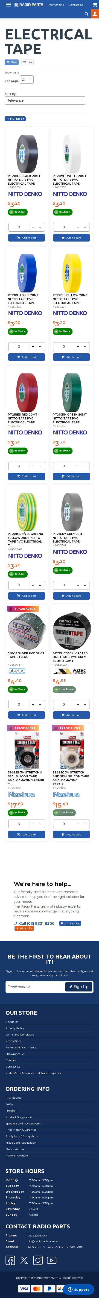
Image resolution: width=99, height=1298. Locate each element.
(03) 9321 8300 (37, 1235)
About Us (26, 928)
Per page (12, 81)
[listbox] (27, 81)
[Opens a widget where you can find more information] (78, 1290)
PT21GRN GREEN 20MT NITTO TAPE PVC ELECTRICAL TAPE (70, 418)
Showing (12, 72)
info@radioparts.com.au (43, 1241)
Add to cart (28, 237)
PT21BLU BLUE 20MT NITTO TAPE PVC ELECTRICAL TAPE (23, 299)
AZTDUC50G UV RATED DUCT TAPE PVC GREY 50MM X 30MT (70, 657)
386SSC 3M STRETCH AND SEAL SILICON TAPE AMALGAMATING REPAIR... (71, 778)
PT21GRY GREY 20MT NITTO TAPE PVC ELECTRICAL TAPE (68, 537)
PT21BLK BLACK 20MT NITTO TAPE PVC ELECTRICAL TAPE (24, 180)
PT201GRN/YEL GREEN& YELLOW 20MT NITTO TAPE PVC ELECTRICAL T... (25, 539)
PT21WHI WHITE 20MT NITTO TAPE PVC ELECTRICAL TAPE (70, 180)
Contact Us (72, 923)
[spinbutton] (19, 227)
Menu (9, 6)
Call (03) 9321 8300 (37, 923)
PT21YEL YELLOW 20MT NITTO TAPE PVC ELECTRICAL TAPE (70, 299)
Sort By (10, 94)
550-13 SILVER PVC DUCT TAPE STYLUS (26, 655)
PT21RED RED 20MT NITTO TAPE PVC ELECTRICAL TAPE (22, 418)
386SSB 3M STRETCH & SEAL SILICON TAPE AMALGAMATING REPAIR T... (26, 778)
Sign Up (81, 987)
